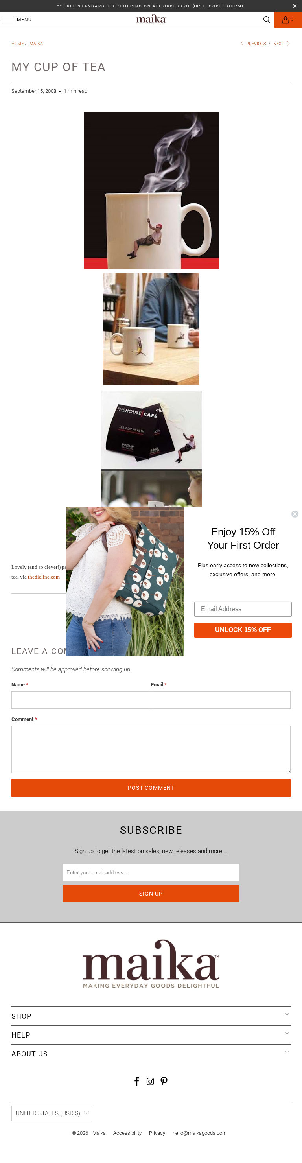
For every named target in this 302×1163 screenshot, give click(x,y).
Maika (99, 1133)
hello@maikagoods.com (200, 1133)
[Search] (267, 20)
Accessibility (127, 1133)
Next (279, 43)
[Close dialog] (295, 514)
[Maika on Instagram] (151, 1082)
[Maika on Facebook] (137, 1082)
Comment (24, 719)
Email (159, 684)
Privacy (157, 1133)
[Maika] (151, 20)
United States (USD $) (48, 1113)
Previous (255, 43)
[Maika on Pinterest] (164, 1082)
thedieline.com (44, 577)
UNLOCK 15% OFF (243, 630)
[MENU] (4, 20)
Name (19, 684)
